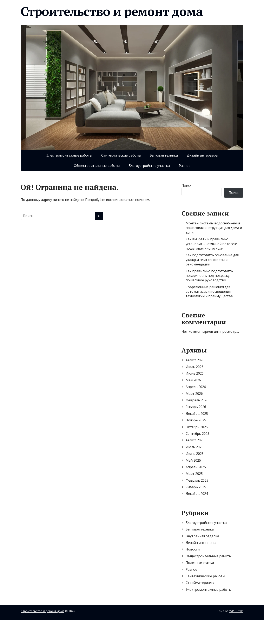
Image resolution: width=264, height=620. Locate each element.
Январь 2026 (196, 406)
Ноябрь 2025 (196, 420)
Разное (184, 165)
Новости (193, 549)
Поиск (186, 185)
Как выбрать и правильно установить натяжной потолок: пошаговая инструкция (211, 244)
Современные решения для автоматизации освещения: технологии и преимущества (209, 291)
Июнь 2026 (195, 373)
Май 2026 (193, 380)
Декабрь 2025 (197, 413)
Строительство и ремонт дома (112, 11)
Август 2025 (195, 440)
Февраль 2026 (197, 400)
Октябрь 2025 (197, 427)
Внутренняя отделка (202, 536)
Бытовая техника (164, 155)
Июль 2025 (194, 447)
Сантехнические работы (121, 155)
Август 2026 (195, 360)
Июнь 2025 (195, 453)
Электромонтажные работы (69, 155)
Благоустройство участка (149, 165)
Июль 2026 (194, 366)
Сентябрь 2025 (197, 433)
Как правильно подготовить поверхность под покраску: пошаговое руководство (209, 276)
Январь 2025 (196, 487)
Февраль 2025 (197, 480)
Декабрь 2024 (197, 493)
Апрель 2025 (196, 467)
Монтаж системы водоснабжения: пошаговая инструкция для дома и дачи (214, 228)
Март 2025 (194, 473)
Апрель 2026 (196, 386)
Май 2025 (193, 460)
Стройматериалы (200, 582)
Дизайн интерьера (202, 155)
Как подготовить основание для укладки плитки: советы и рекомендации (212, 259)
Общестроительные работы (97, 165)
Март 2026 (194, 393)
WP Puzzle (236, 611)
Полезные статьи (200, 562)
